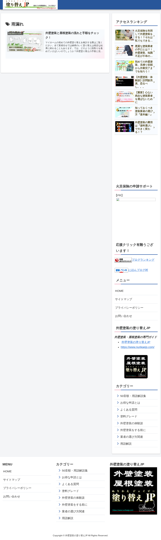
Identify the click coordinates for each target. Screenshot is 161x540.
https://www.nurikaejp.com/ (137, 347)
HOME (119, 290)
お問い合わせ (123, 316)
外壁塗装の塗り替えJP (136, 342)
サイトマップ (123, 299)
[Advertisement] (136, 159)
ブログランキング (143, 259)
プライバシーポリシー (129, 307)
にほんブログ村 (138, 270)
